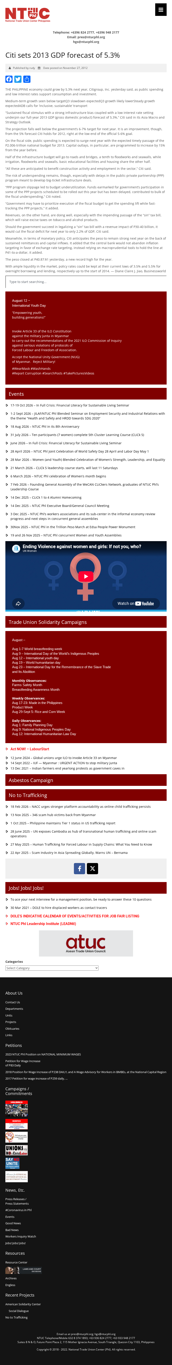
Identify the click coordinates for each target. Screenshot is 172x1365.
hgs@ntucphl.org (86, 42)
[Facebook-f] (79, 868)
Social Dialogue (19, 1311)
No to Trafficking (28, 795)
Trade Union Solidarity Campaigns (48, 622)
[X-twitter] (92, 868)
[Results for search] (86, 290)
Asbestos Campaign (31, 780)
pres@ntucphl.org (91, 37)
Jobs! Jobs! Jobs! (26, 887)
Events (16, 393)
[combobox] (86, 282)
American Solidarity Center (23, 1304)
